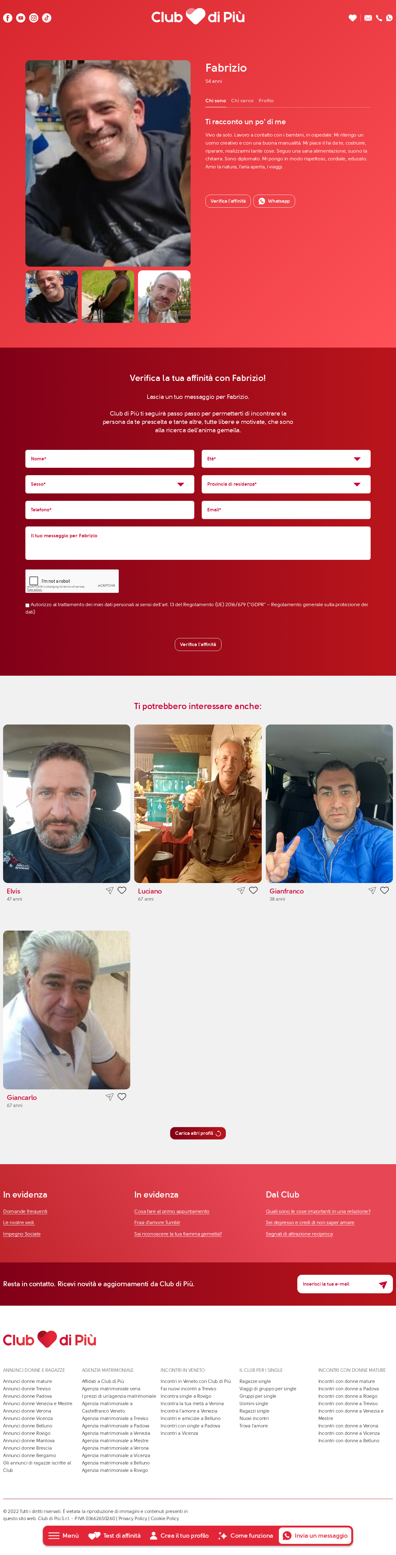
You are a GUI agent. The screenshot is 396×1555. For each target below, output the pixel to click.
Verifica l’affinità (228, 201)
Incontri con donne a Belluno (348, 1440)
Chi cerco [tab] (242, 101)
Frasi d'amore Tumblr (157, 1222)
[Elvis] (66, 804)
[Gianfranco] (329, 804)
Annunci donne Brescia (27, 1448)
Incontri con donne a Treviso (348, 1403)
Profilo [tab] (266, 101)
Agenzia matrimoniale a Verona (115, 1448)
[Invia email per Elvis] (110, 890)
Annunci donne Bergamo (29, 1455)
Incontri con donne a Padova (348, 1389)
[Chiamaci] (379, 16)
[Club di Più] (198, 16)
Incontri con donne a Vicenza (349, 1433)
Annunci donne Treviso (26, 1389)
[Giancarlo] (66, 1010)
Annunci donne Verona (27, 1411)
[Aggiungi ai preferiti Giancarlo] (122, 1097)
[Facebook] (7, 16)
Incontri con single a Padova (190, 1426)
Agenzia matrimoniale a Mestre (115, 1440)
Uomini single (253, 1403)
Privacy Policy (132, 1518)
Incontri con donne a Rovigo (347, 1396)
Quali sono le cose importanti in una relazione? (318, 1211)
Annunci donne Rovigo (26, 1433)
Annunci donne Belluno (27, 1426)
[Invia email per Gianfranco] (372, 890)
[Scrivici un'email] (368, 16)
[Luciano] (197, 804)
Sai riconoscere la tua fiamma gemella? (178, 1234)
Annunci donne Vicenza (28, 1418)
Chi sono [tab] (215, 101)
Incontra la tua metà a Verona (192, 1403)
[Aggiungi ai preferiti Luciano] (253, 891)
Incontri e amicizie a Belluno (190, 1418)
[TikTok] (46, 16)
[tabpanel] (288, 144)
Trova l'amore (253, 1426)
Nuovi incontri (254, 1418)
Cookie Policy (165, 1518)
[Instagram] (33, 16)
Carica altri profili (194, 1133)
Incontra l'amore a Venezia (189, 1411)
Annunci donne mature (27, 1381)
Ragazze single (255, 1381)
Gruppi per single (257, 1396)
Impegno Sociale (22, 1234)
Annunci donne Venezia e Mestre (37, 1403)
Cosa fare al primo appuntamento (171, 1211)
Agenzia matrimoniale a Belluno (116, 1463)
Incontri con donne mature (346, 1381)
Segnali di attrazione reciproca (299, 1234)
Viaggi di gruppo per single (267, 1389)
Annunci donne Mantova (28, 1440)
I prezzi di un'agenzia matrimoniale (119, 1396)
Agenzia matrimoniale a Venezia (116, 1433)
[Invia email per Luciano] (241, 890)
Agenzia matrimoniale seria (111, 1389)
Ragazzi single (254, 1411)
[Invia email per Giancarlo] (110, 1097)
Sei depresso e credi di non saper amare (310, 1222)
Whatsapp (279, 201)
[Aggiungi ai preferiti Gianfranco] (384, 891)
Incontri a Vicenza (179, 1433)
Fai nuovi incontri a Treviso (188, 1389)
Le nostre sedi (19, 1222)
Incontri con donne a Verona (348, 1426)
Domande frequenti (25, 1211)
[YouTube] (20, 16)
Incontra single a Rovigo (186, 1396)
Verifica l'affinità (198, 644)
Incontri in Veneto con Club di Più (195, 1381)
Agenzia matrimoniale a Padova (115, 1426)
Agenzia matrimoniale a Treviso (115, 1418)
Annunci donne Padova (27, 1396)
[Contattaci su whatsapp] (389, 16)
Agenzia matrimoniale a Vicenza (116, 1455)
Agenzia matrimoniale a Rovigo (115, 1470)
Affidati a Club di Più (103, 1381)
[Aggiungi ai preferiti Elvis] (122, 891)
